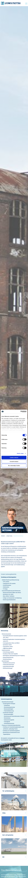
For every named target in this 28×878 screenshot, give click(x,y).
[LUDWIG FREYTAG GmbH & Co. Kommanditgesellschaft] (10, 3)
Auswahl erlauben (14, 461)
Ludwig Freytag (9, 535)
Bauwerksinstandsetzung (18, 535)
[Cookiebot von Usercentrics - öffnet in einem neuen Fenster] (20, 411)
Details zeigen (20, 453)
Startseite (3, 535)
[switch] (24, 439)
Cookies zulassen (14, 457)
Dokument (22, 738)
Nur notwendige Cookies (14, 465)
